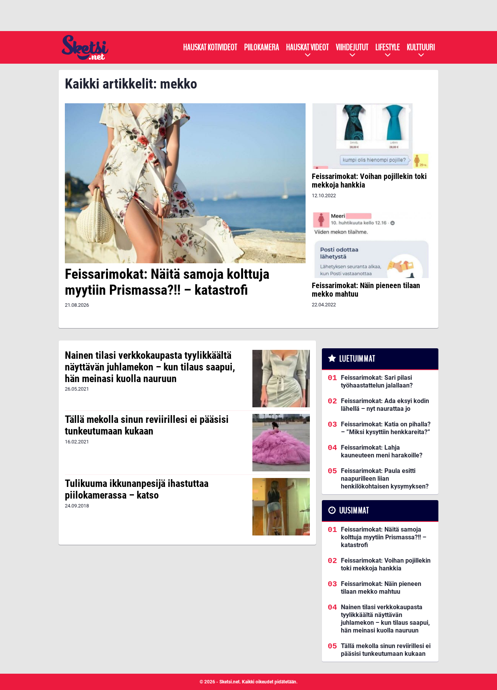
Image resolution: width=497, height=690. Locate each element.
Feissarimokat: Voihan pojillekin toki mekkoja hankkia (369, 180)
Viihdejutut (352, 47)
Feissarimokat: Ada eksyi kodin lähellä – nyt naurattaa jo (385, 404)
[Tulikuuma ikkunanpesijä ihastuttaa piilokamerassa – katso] (281, 506)
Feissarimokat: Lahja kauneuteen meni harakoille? (381, 451)
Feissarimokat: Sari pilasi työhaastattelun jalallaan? (377, 381)
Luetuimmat (357, 359)
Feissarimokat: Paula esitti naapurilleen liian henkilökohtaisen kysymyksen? (385, 478)
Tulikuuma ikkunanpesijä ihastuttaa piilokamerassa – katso (137, 489)
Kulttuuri (421, 47)
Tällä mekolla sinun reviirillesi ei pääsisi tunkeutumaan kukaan (147, 425)
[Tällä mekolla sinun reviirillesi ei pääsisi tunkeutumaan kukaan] (281, 442)
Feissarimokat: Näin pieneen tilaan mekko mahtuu (366, 290)
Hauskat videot (307, 47)
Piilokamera (261, 47)
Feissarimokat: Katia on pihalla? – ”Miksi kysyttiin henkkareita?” (386, 428)
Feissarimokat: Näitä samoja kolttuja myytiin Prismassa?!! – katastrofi (167, 282)
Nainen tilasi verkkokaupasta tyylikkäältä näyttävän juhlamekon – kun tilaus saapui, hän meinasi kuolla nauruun (150, 366)
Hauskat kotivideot (210, 47)
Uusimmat (354, 510)
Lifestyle (387, 47)
